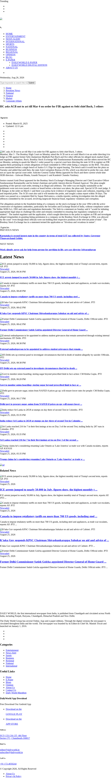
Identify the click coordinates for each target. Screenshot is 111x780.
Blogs (8, 682)
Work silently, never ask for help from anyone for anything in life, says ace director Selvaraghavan (48, 249)
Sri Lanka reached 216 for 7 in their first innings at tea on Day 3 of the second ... (39, 440)
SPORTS (10, 44)
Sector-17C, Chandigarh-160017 (15, 738)
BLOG (9, 57)
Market (9, 98)
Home (8, 88)
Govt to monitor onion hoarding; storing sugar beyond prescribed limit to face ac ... (40, 385)
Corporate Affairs (14, 101)
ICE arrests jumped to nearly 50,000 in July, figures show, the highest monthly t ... (40, 277)
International (11, 666)
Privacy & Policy (13, 776)
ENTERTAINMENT (15, 36)
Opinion (9, 685)
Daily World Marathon (16, 692)
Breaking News (13, 90)
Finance (9, 95)
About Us (10, 687)
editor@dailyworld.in (10, 750)
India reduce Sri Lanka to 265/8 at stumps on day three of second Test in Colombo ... (41, 421)
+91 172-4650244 (8, 764)
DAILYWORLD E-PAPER (24, 62)
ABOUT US (12, 67)
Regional (10, 660)
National (10, 93)
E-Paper (9, 679)
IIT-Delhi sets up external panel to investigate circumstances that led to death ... (38, 368)
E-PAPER (10, 60)
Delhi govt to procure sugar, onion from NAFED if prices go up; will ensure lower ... (41, 404)
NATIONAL (12, 47)
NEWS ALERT (13, 39)
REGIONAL (12, 52)
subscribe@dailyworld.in (11, 752)
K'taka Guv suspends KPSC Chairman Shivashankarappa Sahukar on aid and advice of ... (44, 313)
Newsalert (4, 269)
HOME (9, 33)
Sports (9, 655)
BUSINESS (11, 49)
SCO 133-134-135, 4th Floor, (13, 735)
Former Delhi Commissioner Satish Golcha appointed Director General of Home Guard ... (44, 330)
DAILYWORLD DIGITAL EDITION (29, 65)
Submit (31, 83)
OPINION (10, 54)
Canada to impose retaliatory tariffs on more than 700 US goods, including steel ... (40, 296)
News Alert (11, 653)
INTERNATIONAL (15, 41)
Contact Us (11, 690)
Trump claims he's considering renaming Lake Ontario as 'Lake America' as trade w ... (42, 459)
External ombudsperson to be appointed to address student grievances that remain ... (41, 349)
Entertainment (12, 650)
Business (10, 658)
